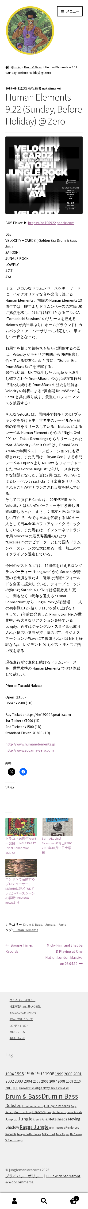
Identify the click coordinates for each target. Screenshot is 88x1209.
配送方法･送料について (23, 1012)
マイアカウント (14, 1201)
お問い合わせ (17, 1038)
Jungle (50, 924)
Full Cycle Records (57, 1106)
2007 (53, 1081)
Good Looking (23, 1112)
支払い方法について (21, 1019)
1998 (49, 1074)
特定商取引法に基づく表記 (25, 1006)
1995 (19, 1073)
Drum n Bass (60, 1096)
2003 (19, 1081)
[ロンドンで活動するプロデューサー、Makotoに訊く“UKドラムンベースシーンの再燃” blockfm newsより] (21, 868)
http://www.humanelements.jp (30, 744)
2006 (45, 1081)
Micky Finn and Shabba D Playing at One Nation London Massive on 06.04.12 (64, 954)
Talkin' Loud (48, 1134)
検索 (44, 1201)
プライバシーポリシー (22, 1000)
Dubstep (13, 1105)
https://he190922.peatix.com (51, 222)
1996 (29, 1073)
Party (62, 924)
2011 (8, 1088)
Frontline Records (32, 1106)
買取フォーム (17, 1032)
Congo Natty (41, 1088)
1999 (59, 1073)
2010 (77, 1081)
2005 (36, 1081)
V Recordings (14, 1140)
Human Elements (25, 930)
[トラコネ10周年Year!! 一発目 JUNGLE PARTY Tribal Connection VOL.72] (21, 827)
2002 (9, 1081)
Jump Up (11, 1119)
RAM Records (57, 1127)
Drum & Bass (33, 67)
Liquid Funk (40, 1119)
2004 (28, 1081)
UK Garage (76, 1134)
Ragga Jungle (34, 1127)
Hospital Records (56, 1112)
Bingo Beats (26, 1088)
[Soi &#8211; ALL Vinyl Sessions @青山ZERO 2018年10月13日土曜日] (57, 827)
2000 (68, 1073)
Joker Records (74, 1112)
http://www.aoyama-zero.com (29, 750)
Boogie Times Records (19, 949)
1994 (9, 1073)
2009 (69, 1081)
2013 (15, 1088)
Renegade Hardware (29, 1134)
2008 (61, 1081)
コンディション (19, 1025)
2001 (77, 1073)
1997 (39, 1073)
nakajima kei (51, 88)
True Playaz (62, 1134)
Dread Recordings (59, 1088)
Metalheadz (57, 1119)
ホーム (16, 67)
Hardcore (39, 1112)
